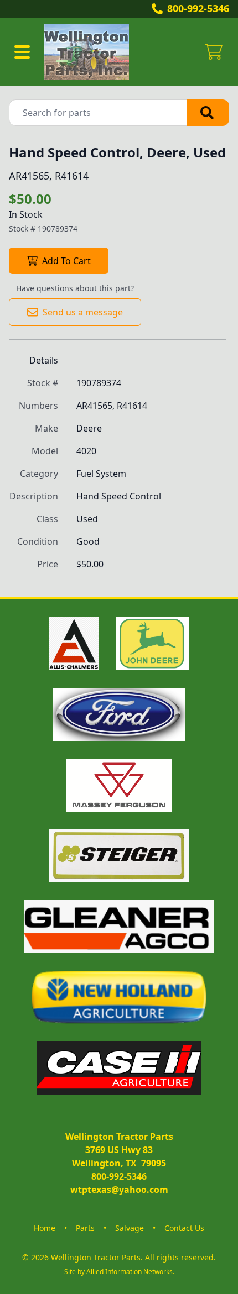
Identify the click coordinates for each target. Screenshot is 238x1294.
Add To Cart (66, 261)
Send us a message (83, 312)
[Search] (208, 112)
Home (44, 1228)
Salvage (129, 1228)
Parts (85, 1228)
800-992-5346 (198, 8)
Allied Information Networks (129, 1271)
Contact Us (184, 1228)
